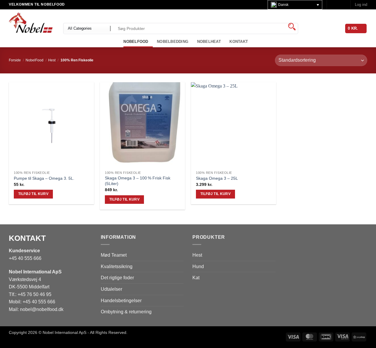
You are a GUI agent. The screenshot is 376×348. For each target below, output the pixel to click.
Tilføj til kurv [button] (33, 194)
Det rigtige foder (117, 277)
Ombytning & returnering (126, 311)
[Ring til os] (343, 5)
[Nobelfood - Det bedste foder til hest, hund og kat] (31, 22)
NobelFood (34, 60)
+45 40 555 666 (25, 258)
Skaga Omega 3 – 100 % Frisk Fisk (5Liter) (137, 181)
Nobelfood (135, 41)
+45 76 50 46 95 (34, 294)
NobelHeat (209, 41)
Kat (195, 277)
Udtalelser (111, 289)
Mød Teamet (114, 255)
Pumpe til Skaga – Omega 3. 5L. (44, 178)
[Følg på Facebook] (332, 5)
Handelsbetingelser (121, 300)
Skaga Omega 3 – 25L (217, 178)
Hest (52, 60)
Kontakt (238, 41)
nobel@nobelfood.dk (41, 309)
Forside (15, 60)
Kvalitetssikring (116, 266)
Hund (198, 266)
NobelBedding (172, 41)
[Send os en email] (337, 5)
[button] (361, 5)
